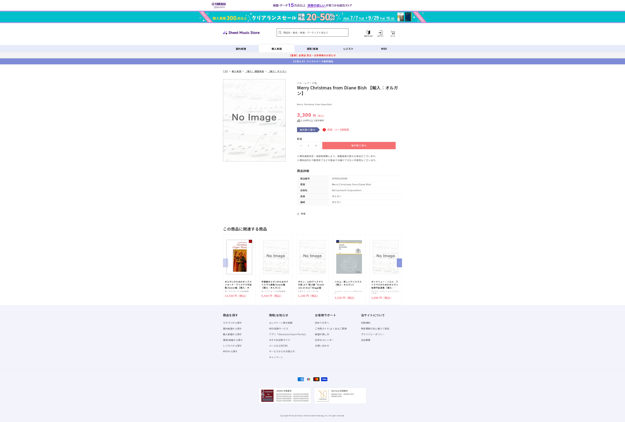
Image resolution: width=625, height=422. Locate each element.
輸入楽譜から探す (232, 334)
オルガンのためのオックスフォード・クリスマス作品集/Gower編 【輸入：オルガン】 (238, 284)
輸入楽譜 (277, 48)
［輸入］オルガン (277, 71)
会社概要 (365, 340)
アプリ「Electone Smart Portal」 (288, 334)
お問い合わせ (322, 345)
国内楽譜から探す (232, 328)
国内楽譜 (241, 48)
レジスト (348, 48)
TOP (225, 71)
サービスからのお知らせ (282, 351)
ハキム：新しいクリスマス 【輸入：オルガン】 (348, 283)
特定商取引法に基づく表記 (375, 328)
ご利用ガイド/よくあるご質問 (331, 328)
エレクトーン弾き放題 (281, 322)
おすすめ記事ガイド (279, 340)
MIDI (384, 48)
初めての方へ (322, 322)
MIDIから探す (230, 351)
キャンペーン (276, 357)
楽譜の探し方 (322, 334)
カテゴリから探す (232, 322)
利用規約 (365, 322)
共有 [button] (303, 213)
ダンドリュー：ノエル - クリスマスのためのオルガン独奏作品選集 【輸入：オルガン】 (384, 284)
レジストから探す (232, 345)
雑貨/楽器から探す (233, 340)
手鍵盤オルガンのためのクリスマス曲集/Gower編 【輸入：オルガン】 (274, 284)
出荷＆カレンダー (324, 340)
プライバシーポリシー (373, 334)
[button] (312, 32)
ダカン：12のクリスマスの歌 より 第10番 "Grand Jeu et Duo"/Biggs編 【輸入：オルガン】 (311, 284)
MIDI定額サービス (278, 328)
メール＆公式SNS (278, 345)
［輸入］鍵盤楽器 (254, 71)
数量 (299, 138)
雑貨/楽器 (312, 48)
